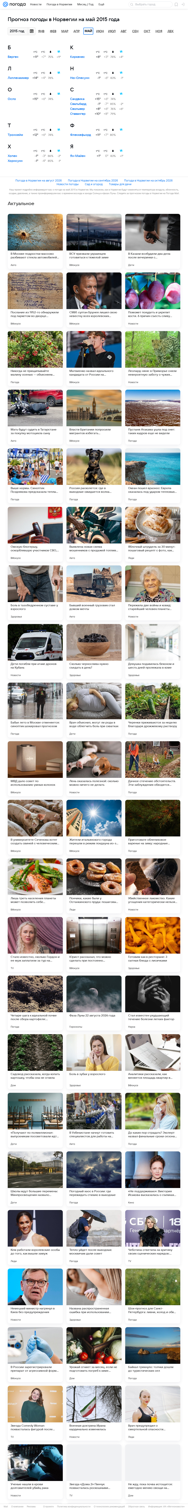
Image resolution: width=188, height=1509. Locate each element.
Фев (53, 31)
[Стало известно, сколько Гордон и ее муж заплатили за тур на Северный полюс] (35, 944)
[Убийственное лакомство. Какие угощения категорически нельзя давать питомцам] (152, 885)
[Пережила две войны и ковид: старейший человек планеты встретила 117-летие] (152, 592)
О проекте (48, 1506)
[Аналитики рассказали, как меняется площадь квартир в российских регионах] (152, 1061)
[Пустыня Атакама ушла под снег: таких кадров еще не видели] (152, 417)
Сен (135, 31)
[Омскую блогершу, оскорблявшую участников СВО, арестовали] (35, 534)
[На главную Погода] (17, 4)
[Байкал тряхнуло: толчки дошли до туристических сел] (152, 1354)
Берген (13, 57)
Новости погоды (68, 184)
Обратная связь (136, 1506)
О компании (17, 1506)
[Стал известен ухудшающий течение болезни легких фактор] (152, 1003)
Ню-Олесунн (79, 78)
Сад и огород (94, 184)
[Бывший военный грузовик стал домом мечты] (94, 592)
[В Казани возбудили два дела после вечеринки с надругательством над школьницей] (152, 241)
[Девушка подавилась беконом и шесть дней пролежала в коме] (152, 651)
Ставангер (78, 114)
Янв (41, 31)
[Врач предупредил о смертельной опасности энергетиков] (152, 1413)
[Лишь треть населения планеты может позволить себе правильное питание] (35, 885)
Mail (6, 1506)
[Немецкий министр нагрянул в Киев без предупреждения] (35, 1296)
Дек (171, 31)
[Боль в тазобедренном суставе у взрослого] (35, 592)
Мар (64, 31)
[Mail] (5, 4)
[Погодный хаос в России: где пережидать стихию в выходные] (94, 1178)
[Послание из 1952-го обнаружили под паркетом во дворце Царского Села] (35, 299)
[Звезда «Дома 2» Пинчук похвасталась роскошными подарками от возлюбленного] (94, 1471)
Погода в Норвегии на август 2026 (38, 180)
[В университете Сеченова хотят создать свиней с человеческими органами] (35, 827)
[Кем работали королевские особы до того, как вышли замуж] (35, 1237)
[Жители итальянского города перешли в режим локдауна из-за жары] (94, 827)
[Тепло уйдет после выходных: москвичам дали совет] (94, 1237)
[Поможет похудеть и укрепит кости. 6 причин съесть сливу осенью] (152, 299)
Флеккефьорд (80, 135)
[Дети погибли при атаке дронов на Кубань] (35, 651)
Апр (76, 31)
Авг (123, 31)
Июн (100, 31)
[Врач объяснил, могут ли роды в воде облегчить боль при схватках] (94, 710)
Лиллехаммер (18, 78)
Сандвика (77, 99)
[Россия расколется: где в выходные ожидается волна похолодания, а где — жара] (94, 475)
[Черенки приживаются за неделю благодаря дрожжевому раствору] (152, 710)
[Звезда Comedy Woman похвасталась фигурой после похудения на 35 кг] (35, 1413)
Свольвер (77, 109)
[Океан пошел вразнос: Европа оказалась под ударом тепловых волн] (152, 475)
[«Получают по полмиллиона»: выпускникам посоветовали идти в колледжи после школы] (35, 1120)
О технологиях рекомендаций (109, 1506)
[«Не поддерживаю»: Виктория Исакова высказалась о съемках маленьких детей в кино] (152, 1178)
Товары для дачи (120, 184)
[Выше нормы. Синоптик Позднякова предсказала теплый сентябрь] (35, 475)
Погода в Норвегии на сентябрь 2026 (93, 180)
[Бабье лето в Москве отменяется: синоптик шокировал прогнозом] (35, 710)
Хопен (12, 156)
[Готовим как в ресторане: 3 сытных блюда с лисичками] (152, 944)
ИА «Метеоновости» (174, 1506)
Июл (112, 31)
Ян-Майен (77, 156)
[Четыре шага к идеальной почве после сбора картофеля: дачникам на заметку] (35, 1003)
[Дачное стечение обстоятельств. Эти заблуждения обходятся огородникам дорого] (152, 768)
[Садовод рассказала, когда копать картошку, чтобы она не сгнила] (35, 1061)
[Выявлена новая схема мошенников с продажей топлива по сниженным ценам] (94, 534)
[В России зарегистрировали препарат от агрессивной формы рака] (35, 1354)
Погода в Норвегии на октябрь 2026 (148, 180)
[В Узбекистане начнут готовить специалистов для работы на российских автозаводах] (94, 1120)
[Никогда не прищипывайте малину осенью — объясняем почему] (35, 358)
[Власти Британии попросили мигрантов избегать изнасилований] (94, 417)
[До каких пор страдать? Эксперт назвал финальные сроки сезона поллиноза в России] (152, 1120)
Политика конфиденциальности (74, 1506)
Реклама (31, 1506)
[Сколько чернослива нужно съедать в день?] (94, 651)
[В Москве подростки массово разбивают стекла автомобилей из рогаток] (35, 241)
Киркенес (77, 57)
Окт (147, 31)
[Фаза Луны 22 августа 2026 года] (94, 1003)
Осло (12, 99)
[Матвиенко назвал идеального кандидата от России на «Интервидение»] (94, 358)
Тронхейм (15, 135)
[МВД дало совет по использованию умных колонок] (35, 768)
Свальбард (78, 104)
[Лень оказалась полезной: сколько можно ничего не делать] (94, 768)
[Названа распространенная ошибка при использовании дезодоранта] (94, 1296)
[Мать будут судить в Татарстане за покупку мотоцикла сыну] (35, 417)
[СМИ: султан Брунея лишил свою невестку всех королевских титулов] (94, 299)
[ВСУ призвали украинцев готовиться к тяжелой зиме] (94, 241)
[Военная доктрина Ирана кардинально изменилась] (94, 1413)
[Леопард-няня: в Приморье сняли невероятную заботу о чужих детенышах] (152, 358)
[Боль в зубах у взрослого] (94, 1061)
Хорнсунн (15, 161)
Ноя (159, 31)
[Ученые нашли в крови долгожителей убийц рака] (35, 1471)
